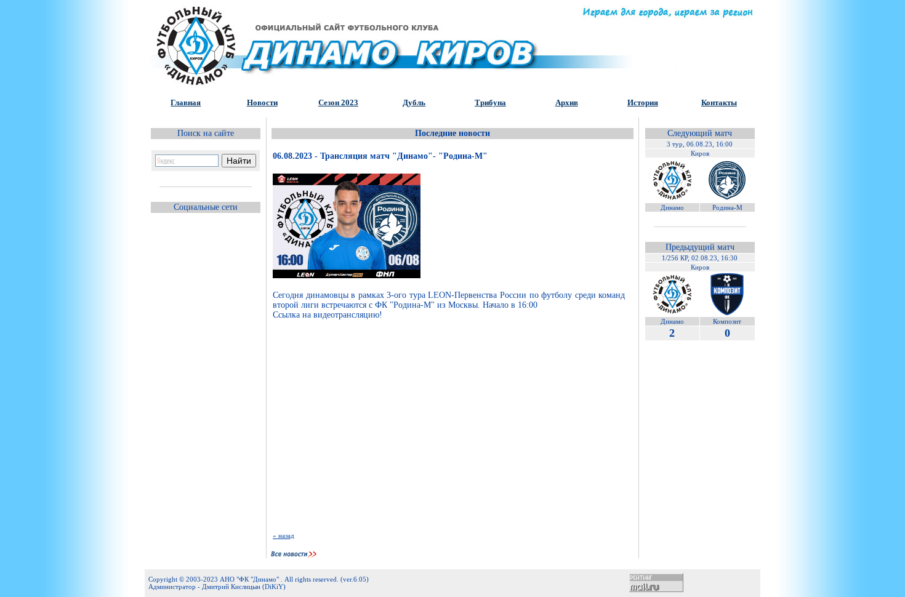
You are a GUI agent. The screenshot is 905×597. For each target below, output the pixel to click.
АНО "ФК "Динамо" (250, 579)
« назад (283, 535)
